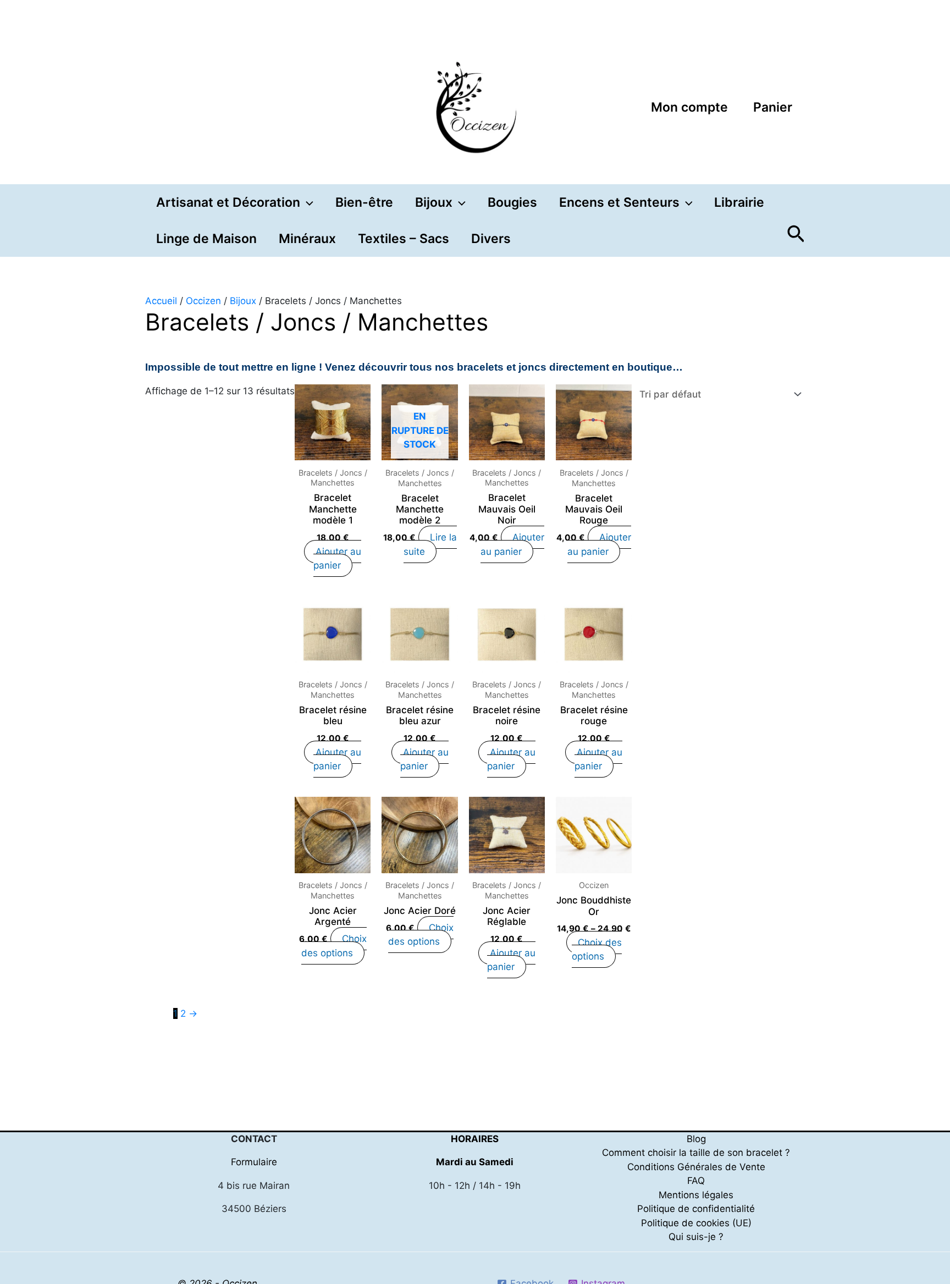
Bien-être (364, 202)
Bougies (512, 202)
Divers (491, 238)
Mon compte (689, 107)
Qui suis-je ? (696, 1236)
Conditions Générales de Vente (696, 1166)
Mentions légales (696, 1194)
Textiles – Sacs (403, 238)
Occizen (203, 300)
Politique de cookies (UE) (696, 1222)
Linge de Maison (206, 238)
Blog (696, 1138)
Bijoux (243, 300)
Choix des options (334, 945)
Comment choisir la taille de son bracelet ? (696, 1152)
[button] (306, 202)
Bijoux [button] (433, 202)
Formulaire (254, 1161)
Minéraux (307, 238)
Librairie (739, 202)
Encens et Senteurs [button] (619, 202)
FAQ (696, 1180)
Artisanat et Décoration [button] (228, 202)
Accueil (161, 300)
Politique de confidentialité (696, 1208)
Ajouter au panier (337, 558)
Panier (772, 107)
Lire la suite (430, 544)
